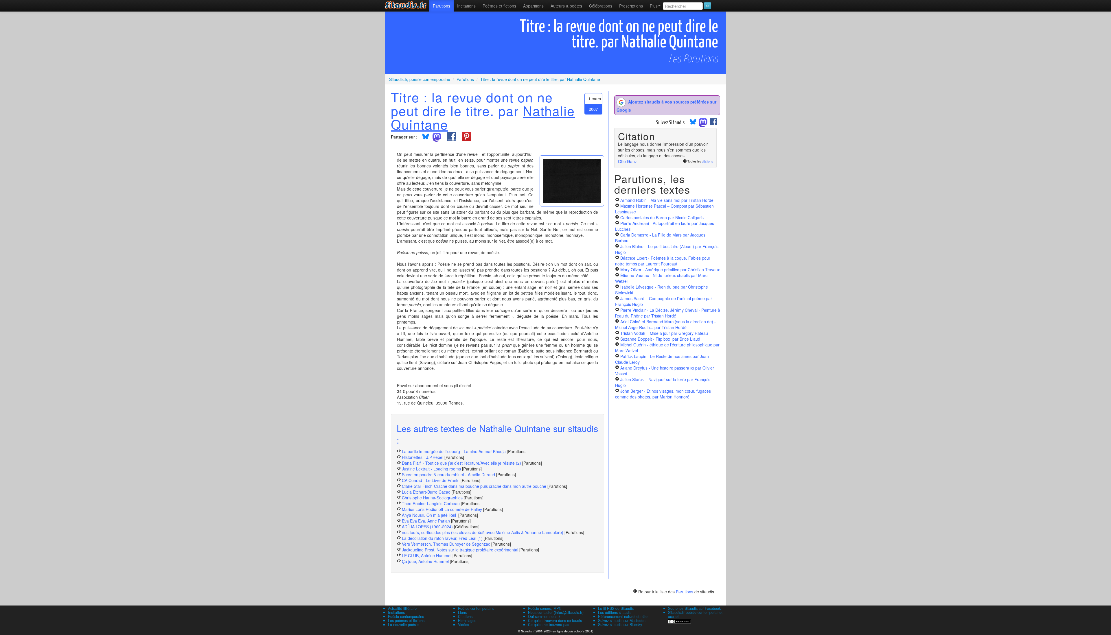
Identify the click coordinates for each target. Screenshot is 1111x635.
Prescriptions (631, 6)
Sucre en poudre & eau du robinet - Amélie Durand (448, 474)
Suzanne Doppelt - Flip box (660, 339)
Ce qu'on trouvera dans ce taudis (555, 620)
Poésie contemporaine (406, 616)
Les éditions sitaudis (614, 612)
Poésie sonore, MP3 (544, 608)
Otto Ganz (627, 161)
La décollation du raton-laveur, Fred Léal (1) (442, 538)
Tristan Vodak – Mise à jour (664, 333)
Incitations (396, 612)
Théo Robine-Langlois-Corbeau (431, 503)
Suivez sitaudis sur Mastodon (621, 620)
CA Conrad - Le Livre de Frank (430, 480)
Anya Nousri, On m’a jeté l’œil (429, 515)
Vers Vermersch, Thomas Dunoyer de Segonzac (446, 544)
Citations (465, 616)
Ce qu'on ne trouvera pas (548, 624)
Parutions (441, 6)
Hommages (467, 620)
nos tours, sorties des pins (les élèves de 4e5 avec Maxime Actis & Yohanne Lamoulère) (482, 532)
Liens (462, 612)
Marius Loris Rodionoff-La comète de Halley (442, 509)
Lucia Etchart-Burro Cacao (426, 492)
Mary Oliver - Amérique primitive (670, 269)
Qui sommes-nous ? (544, 616)
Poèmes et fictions (499, 6)
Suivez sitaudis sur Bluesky (620, 624)
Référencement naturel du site (623, 616)
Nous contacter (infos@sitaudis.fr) (556, 612)
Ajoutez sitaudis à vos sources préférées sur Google (666, 106)
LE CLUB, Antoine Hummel (426, 555)
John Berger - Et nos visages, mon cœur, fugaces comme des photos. (663, 394)
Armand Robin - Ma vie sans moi (666, 200)
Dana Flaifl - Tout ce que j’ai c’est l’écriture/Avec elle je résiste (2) (461, 463)
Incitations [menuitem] (466, 6)
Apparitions (533, 6)
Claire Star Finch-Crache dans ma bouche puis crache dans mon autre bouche (474, 486)
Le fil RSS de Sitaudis (616, 608)
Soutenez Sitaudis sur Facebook (694, 608)
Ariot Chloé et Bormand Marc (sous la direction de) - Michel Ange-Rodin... (665, 324)
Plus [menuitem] (654, 6)
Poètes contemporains (476, 608)
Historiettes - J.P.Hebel (423, 457)
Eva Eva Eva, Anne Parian (426, 521)
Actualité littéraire (402, 608)
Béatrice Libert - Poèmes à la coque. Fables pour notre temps (662, 261)
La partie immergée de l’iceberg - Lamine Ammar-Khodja (454, 451)
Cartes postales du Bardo (662, 217)
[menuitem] (441, 6)
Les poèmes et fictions (406, 620)
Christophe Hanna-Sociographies (432, 498)
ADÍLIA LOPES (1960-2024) (427, 526)
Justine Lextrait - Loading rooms (431, 469)
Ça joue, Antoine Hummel (425, 561)
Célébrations (600, 6)
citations (707, 161)
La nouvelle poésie (403, 624)
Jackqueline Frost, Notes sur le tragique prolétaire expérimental (460, 550)
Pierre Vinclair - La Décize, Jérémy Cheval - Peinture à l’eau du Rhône (667, 313)
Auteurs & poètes (566, 6)
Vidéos (463, 624)
